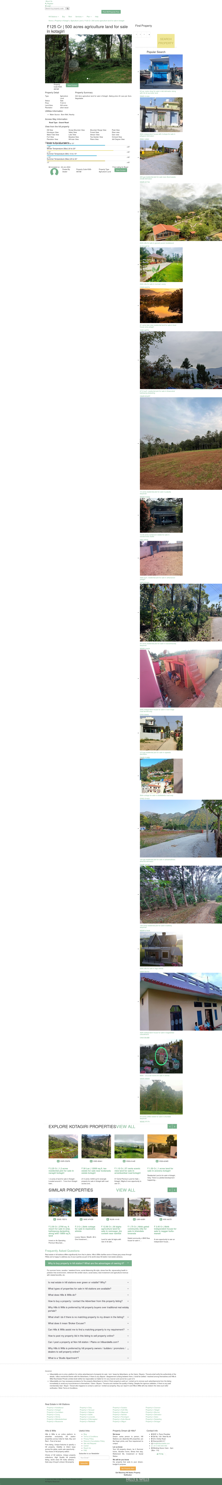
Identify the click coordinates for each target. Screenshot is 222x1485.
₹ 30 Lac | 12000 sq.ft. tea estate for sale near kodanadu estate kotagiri (96, 1171)
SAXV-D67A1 (145, 971)
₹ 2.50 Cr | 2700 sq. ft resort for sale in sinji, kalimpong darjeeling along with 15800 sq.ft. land (60, 1231)
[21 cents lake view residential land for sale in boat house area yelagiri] (161, 305)
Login (48, 6)
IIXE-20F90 (144, 540)
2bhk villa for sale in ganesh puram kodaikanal (157, 243)
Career (86, 1446)
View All (125, 1126)
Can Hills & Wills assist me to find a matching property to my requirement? (86, 1329)
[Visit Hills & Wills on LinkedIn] (162, 1454)
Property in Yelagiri (152, 1410)
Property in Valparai (87, 1412)
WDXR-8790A (145, 930)
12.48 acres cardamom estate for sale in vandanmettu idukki (155, 536)
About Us (48, 1)
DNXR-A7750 (145, 182)
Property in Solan (152, 1417)
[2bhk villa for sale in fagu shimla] (161, 949)
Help (96, 16)
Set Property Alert (127, 1468)
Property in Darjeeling (154, 1419)
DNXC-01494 (145, 96)
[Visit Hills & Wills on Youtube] (157, 1454)
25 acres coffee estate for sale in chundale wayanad (155, 1117)
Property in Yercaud (87, 1410)
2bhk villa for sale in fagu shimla (151, 968)
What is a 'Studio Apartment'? (63, 1358)
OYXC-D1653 (145, 798)
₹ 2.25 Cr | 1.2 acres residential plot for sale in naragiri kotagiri (61, 1171)
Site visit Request (90, 1443)
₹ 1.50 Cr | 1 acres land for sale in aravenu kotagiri (160, 1169)
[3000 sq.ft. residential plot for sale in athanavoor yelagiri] (161, 558)
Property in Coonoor (153, 1407)
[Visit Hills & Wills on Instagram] (160, 1454)
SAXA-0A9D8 (145, 1079)
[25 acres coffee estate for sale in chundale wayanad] (161, 1097)
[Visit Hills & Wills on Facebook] (159, 1454)
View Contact (72, 85)
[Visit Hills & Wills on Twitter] (165, 1454)
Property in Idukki (86, 1414)
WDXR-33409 (145, 648)
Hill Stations (53, 16)
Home (51, 20)
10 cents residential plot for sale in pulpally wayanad (155, 493)
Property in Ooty (86, 1407)
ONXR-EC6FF (145, 396)
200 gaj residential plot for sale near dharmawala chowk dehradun (158, 178)
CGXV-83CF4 (145, 287)
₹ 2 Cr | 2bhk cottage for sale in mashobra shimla (85, 1229)
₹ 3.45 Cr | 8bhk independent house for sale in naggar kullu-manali (165, 1230)
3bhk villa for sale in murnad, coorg (153, 284)
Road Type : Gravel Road (59, 122)
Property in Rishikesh (87, 1421)
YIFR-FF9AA (144, 582)
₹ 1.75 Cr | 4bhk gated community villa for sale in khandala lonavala (138, 1230)
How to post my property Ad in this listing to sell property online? (81, 1335)
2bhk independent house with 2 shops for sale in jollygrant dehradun (157, 135)
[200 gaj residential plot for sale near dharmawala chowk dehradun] (161, 157)
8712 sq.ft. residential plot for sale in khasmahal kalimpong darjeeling (157, 392)
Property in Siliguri (119, 1421)
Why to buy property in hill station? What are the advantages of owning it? (86, 1263)
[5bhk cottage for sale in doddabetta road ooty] (161, 775)
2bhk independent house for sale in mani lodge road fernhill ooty (157, 710)
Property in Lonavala (87, 1417)
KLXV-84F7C (144, 246)
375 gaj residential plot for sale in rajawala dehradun (155, 753)
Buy (63, 16)
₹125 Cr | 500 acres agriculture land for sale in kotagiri (104, 20)
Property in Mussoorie (55, 1421)
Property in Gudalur (120, 1407)
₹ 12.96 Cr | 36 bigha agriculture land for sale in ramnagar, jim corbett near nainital (111, 1230)
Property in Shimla (53, 1417)
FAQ (85, 1450)
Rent (70, 16)
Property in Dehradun (153, 1414)
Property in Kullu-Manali (121, 1419)
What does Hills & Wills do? (62, 1294)
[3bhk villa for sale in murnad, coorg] (161, 264)
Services (78, 16)
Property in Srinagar (153, 1421)
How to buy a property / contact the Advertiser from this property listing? (85, 1301)
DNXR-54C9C (145, 864)
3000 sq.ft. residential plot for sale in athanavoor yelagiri (157, 578)
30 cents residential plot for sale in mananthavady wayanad (158, 644)
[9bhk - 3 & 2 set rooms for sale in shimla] (161, 1056)
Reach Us (87, 1448)
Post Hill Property (111, 12)
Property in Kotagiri (62, 20)
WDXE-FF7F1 (145, 1121)
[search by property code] (67, 8)
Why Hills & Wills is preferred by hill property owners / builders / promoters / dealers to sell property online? (87, 1349)
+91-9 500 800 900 (160, 1446)
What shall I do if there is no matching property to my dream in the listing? (86, 1317)
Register (50, 3)
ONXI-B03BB (144, 1037)
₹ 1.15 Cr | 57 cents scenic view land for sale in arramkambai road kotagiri (127, 1171)
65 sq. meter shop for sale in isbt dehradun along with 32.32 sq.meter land (158, 92)
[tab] (88, 1263)
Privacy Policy (89, 1439)
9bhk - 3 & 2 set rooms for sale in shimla (154, 1075)
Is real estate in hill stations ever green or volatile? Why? (77, 1282)
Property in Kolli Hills (120, 1410)
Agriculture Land (77, 20)
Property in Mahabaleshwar (57, 1419)
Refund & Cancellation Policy (94, 1441)
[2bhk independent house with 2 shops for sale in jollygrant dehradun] (161, 114)
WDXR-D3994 (145, 497)
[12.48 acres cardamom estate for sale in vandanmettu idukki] (161, 515)
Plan (88, 16)
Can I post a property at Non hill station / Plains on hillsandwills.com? (83, 1342)
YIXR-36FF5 (144, 330)
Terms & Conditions (91, 1436)
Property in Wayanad (120, 1412)
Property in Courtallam (55, 1412)
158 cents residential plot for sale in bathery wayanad (156, 926)
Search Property (165, 41)
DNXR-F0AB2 (145, 757)
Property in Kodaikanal (55, 1407)
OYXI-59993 (144, 714)
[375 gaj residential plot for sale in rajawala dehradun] (161, 733)
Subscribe (84, 1463)
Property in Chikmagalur (88, 1419)
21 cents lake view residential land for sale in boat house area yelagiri (158, 326)
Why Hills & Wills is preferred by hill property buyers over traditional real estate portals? (88, 1309)
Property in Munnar (153, 1412)
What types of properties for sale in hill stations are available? (79, 1288)
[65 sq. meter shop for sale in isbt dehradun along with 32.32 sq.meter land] (161, 71)
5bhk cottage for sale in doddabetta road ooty (156, 795)
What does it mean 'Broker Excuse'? (66, 1323)
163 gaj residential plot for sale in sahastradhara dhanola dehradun (157, 860)
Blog (85, 1434)
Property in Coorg (53, 1414)
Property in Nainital (120, 1414)
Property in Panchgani (121, 1417)
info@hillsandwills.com (161, 1443)
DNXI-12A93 (144, 139)
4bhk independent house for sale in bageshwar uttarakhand (157, 1033)
